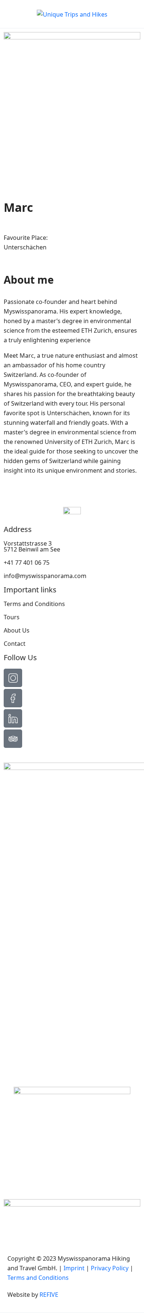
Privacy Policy (109, 1268)
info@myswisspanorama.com (45, 576)
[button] (112, 14)
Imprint (74, 1268)
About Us (17, 630)
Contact (14, 644)
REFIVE (49, 1295)
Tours (12, 617)
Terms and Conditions (34, 604)
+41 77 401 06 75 (26, 563)
